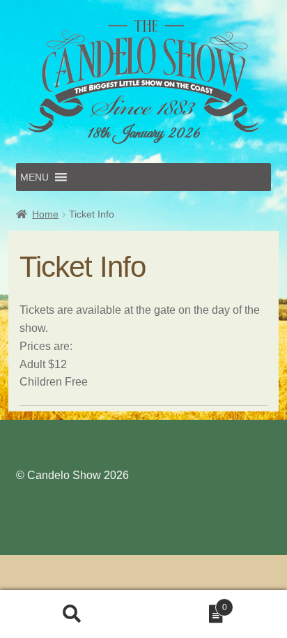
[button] (34, 177)
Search (72, 614)
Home (45, 214)
